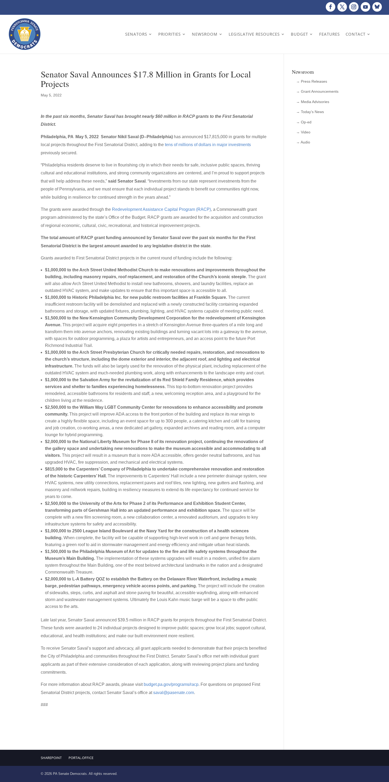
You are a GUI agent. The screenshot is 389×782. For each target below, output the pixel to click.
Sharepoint (51, 757)
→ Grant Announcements (317, 91)
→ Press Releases (311, 81)
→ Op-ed (303, 122)
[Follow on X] (342, 7)
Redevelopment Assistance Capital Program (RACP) (161, 209)
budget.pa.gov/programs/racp (171, 684)
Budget (299, 34)
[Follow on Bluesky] (377, 7)
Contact (355, 34)
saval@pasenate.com (173, 692)
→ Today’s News (310, 112)
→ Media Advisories (312, 102)
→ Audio (303, 142)
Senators (136, 34)
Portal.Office (81, 757)
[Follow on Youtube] (365, 7)
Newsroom (205, 34)
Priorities (169, 34)
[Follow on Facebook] (330, 7)
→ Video (303, 132)
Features (329, 34)
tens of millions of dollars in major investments (208, 144)
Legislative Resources (254, 34)
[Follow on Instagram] (354, 7)
